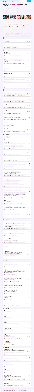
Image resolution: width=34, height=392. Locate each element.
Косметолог (7, 264)
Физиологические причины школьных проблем (16, 194)
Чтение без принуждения (8, 238)
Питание (5, 212)
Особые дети (6, 170)
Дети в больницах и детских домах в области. (11, 104)
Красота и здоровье (7, 262)
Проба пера (15, 278)
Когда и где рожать (6, 146)
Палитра (5, 322)
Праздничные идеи (12, 336)
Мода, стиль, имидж (11, 264)
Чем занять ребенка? (10, 226)
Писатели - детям (10, 240)
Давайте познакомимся (8, 73)
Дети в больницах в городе (8, 110)
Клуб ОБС (5, 269)
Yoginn (4, 264)
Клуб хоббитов (6, 341)
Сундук (5, 334)
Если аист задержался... (8, 136)
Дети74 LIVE (6, 52)
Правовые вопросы (20, 146)
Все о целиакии (10, 173)
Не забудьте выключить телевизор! (21, 271)
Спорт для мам (11, 278)
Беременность (6, 142)
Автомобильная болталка (8, 296)
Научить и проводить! (6, 195)
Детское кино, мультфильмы (6, 254)
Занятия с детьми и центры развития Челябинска (8, 253)
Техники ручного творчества (13, 233)
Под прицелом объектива (6, 41)
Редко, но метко (17, 60)
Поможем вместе (6, 92)
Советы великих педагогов (15, 240)
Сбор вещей (6, 128)
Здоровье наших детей (7, 206)
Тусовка (5, 58)
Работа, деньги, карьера (8, 284)
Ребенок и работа (5, 285)
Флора (5, 369)
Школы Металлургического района (7, 194)
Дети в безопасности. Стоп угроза (22, 207)
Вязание (5, 316)
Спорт (5, 200)
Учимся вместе (20, 285)
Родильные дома (10, 146)
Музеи (15, 254)
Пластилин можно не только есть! (20, 233)
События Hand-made (7, 328)
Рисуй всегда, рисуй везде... (6, 233)
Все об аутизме (14, 173)
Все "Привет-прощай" (15, 271)
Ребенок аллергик (16, 207)
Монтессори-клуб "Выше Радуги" (17, 253)
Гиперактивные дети (6, 173)
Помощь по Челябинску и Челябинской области (8, 117)
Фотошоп (8, 278)
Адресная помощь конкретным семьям (10, 98)
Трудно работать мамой (19, 278)
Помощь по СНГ (19, 117)
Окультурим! (6, 221)
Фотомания (5, 278)
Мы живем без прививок (6, 207)
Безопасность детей (12, 207)
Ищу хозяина (5, 377)
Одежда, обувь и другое (6, 383)
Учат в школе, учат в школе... (8, 188)
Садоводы (5, 370)
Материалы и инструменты (6, 336)
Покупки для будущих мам (15, 146)
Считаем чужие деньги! (16, 285)
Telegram (25, 390)
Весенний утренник (6, 61)
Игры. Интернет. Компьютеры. (7, 279)
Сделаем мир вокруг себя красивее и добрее (8, 272)
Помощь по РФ (15, 117)
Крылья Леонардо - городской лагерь (12, 195)
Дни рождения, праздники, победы (9, 78)
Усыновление (6, 122)
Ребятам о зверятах (18, 254)
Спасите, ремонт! (7, 362)
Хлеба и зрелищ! (12, 279)
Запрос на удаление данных (15, 390)
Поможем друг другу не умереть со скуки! (8, 271)
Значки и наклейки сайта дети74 (7, 60)
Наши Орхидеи (8, 370)
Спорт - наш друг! (5, 226)
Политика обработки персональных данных (7, 390)
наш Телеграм (23, 33)
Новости (5, 44)
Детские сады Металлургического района (17, 180)
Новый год (20, 60)
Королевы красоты (16, 264)
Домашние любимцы (7, 375)
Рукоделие (5, 310)
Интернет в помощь (6, 240)
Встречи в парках (13, 60)
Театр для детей (11, 254)
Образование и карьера (10, 285)
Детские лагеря (23, 194)
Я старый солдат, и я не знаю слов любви (11, 290)
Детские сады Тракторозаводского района (8, 180)
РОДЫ (5, 151)
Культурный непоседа (7, 251)
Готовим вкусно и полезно (8, 349)
